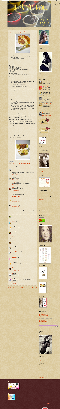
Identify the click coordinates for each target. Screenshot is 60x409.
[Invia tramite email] (9, 161)
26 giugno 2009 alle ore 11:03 (15, 190)
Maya (12, 273)
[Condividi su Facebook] (12, 161)
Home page (23, 287)
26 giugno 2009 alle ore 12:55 (16, 206)
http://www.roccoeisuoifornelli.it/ (43, 320)
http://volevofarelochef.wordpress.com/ (44, 316)
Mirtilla (13, 231)
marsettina (13, 221)
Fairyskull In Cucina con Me (16, 251)
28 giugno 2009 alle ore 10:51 (16, 275)
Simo (12, 177)
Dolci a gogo (13, 246)
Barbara (13, 241)
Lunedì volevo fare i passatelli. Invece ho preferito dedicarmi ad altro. (47, 98)
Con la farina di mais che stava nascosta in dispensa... (47, 103)
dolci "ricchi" (15, 163)
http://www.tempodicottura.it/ (43, 321)
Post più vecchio (34, 287)
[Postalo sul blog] (10, 161)
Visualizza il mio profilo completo (46, 115)
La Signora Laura (14, 257)
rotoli (29, 163)
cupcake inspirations (41, 199)
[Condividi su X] (11, 161)
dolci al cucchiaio (20, 163)
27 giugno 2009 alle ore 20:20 (16, 270)
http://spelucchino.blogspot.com (43, 315)
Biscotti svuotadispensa (46, 86)
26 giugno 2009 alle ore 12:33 (16, 201)
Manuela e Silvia (14, 187)
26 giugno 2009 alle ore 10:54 (16, 179)
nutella (28, 163)
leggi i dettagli (41, 171)
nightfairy (13, 236)
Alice (12, 267)
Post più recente (11, 287)
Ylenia (12, 278)
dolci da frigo (24, 163)
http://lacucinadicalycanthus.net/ (43, 314)
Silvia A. (13, 215)
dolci (13, 163)
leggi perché (40, 175)
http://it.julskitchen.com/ (42, 313)
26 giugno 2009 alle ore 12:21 (16, 196)
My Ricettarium (14, 182)
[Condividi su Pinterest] (13, 161)
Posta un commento (13, 283)
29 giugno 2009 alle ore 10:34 (16, 281)
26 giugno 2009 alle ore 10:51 (16, 174)
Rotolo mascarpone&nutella (17, 32)
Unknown (13, 226)
